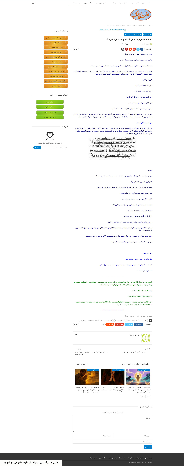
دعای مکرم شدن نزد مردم (106, 320)
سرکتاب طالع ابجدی (56, 42)
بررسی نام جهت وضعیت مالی (55, 57)
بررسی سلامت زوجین (56, 76)
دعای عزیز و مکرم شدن (132, 320)
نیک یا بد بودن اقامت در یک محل (55, 81)
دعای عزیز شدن (143, 320)
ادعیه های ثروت (147, 34)
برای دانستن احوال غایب (55, 47)
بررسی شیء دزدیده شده (56, 71)
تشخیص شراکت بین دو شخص (55, 38)
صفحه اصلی (146, 3)
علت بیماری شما (56, 62)
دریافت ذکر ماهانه (50, 117)
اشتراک (37, 147)
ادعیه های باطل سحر (143, 370)
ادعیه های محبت (137, 34)
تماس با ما (123, 3)
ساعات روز (88, 3)
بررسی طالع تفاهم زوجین (56, 66)
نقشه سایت (135, 3)
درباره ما (113, 3)
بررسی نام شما (56, 52)
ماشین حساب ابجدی (55, 86)
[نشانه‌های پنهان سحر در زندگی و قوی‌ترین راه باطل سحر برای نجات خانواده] (113, 377)
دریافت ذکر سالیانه (50, 112)
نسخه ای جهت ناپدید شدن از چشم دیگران (136, 352)
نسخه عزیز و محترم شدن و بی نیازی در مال (89, 320)
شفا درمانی (50, 102)
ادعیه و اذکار (76, 3)
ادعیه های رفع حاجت (93, 370)
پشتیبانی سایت (101, 3)
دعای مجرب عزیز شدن (120, 320)
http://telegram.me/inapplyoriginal (140, 296)
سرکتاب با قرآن (50, 107)
